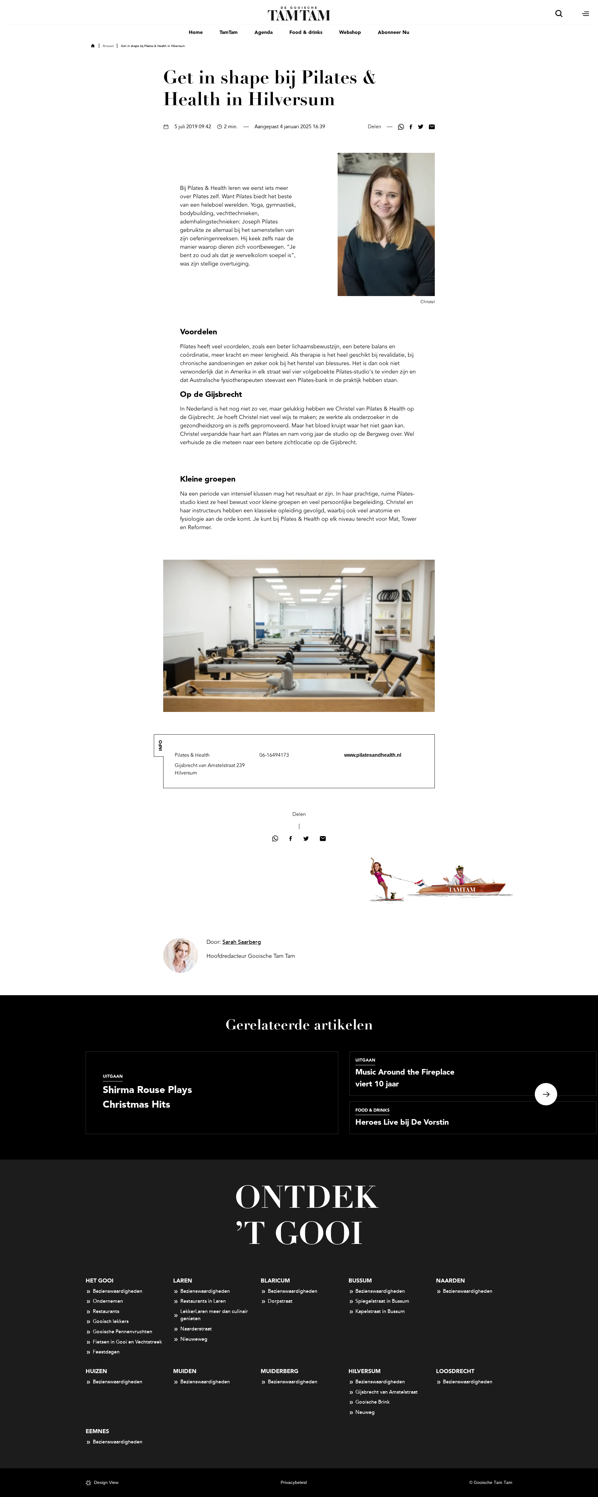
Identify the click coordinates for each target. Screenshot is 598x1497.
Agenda (263, 32)
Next (546, 1094)
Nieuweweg (193, 1339)
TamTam (229, 32)
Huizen (96, 1371)
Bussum (360, 1280)
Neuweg (365, 1412)
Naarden (450, 1280)
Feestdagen (106, 1352)
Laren (182, 1280)
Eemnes (97, 1431)
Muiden (185, 1371)
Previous (52, 1094)
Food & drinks (305, 32)
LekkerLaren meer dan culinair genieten (214, 1315)
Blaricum (275, 1280)
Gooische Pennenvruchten (122, 1332)
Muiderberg (279, 1371)
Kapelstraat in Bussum (380, 1311)
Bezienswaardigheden (117, 1291)
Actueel (108, 46)
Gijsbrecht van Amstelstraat (386, 1392)
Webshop (350, 32)
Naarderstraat (196, 1329)
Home (196, 32)
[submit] (558, 13)
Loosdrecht (455, 1371)
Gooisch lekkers (111, 1321)
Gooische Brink (372, 1402)
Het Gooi (99, 1280)
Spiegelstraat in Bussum (382, 1301)
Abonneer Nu (393, 32)
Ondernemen (108, 1301)
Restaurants (106, 1311)
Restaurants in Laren (203, 1301)
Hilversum (365, 1371)
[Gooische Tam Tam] (299, 13)
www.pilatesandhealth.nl (372, 755)
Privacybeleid (294, 1482)
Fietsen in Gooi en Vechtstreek (127, 1342)
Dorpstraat (280, 1301)
